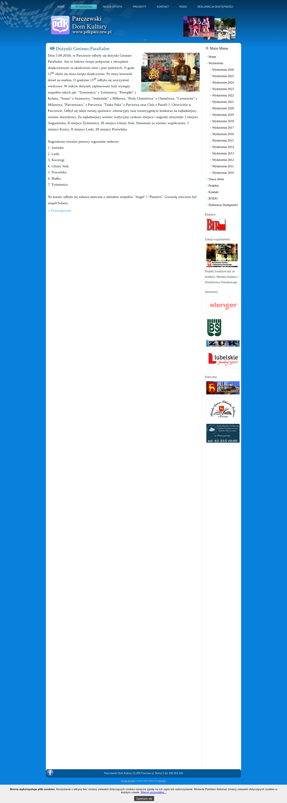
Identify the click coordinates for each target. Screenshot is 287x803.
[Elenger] (223, 305)
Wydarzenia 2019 (223, 114)
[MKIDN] (222, 255)
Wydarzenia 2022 (223, 95)
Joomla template (128, 781)
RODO (183, 6)
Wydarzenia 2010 (223, 172)
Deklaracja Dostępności (215, 6)
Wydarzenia (83, 6)
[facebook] (50, 772)
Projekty (139, 6)
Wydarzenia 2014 (223, 147)
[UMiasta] (223, 387)
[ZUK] (223, 343)
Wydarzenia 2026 (223, 69)
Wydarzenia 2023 (223, 89)
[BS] (214, 327)
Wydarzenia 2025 (223, 76)
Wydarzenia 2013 (223, 153)
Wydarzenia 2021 (223, 101)
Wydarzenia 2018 (223, 121)
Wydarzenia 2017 (223, 127)
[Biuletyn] (217, 224)
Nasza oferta (112, 6)
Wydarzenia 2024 (223, 82)
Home (61, 6)
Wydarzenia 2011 (223, 166)
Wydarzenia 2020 (223, 108)
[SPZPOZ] (223, 433)
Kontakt (163, 6)
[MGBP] (223, 408)
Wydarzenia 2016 (223, 134)
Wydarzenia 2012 (223, 159)
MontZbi (162, 781)
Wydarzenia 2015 (223, 140)
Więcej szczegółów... (153, 792)
